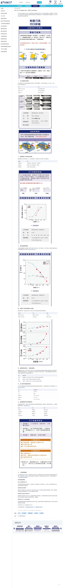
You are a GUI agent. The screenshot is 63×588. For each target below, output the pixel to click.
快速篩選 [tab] (27, 6)
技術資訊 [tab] (35, 6)
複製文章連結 (22, 515)
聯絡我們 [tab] (43, 6)
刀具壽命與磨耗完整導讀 (29, 507)
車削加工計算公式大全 (32, 249)
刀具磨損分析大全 (27, 405)
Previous (13, 528)
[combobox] (22, 2)
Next (60, 528)
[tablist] (31, 6)
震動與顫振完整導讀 (39, 507)
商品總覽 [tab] (19, 6)
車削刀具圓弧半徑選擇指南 (23, 477)
